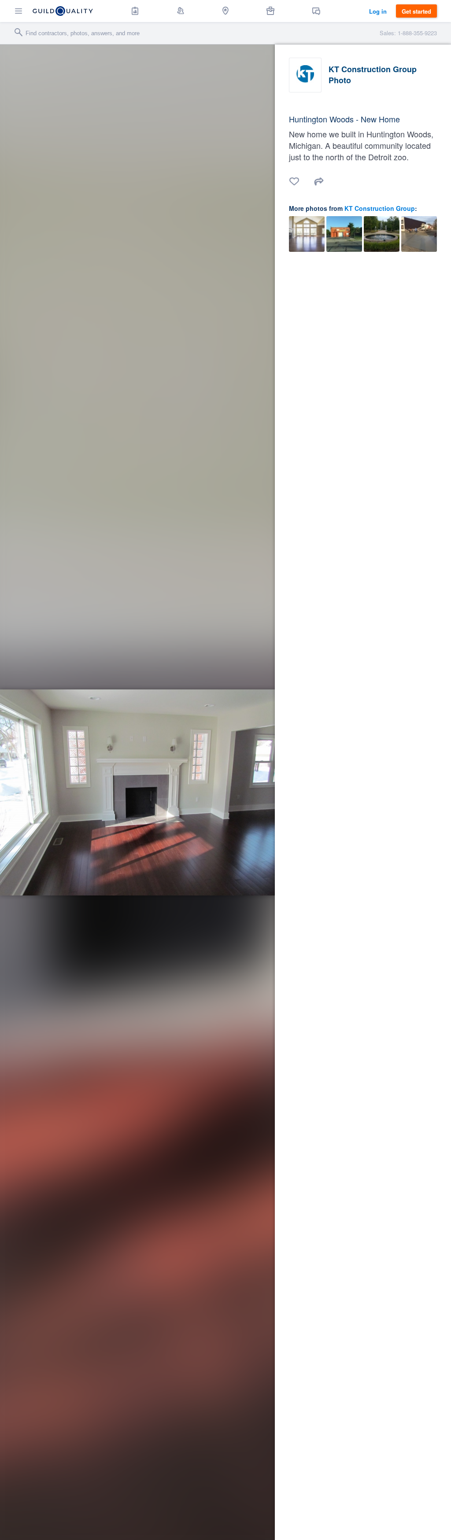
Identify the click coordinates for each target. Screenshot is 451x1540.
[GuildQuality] (63, 11)
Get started (416, 11)
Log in (378, 11)
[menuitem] (135, 11)
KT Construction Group (379, 208)
